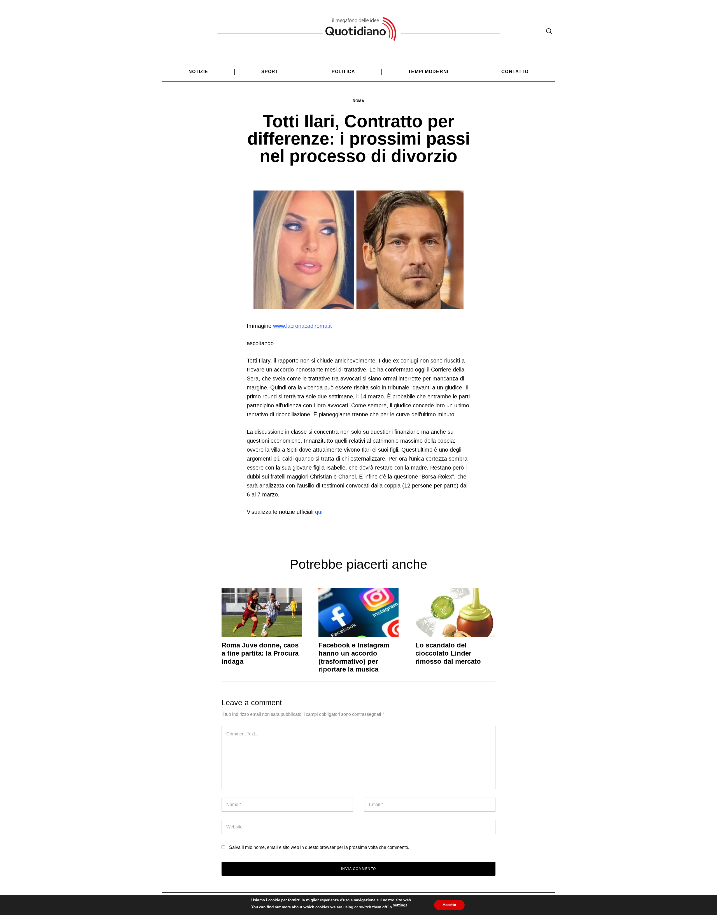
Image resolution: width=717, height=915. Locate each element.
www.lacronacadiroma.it (302, 326)
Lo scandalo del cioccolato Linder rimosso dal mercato (448, 653)
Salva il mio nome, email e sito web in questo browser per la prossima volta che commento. (319, 847)
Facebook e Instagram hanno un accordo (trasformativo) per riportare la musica (353, 657)
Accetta (449, 904)
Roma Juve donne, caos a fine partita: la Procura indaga (260, 653)
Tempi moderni (428, 71)
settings (400, 905)
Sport (270, 71)
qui (318, 512)
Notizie (198, 71)
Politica (343, 71)
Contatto (515, 71)
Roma (359, 101)
